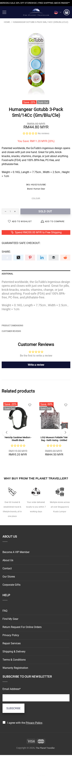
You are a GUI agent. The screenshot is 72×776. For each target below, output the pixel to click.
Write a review (36, 364)
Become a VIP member (16, 552)
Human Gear (39, 189)
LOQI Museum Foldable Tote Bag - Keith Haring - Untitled (54, 438)
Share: (6, 251)
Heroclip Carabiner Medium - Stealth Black (18, 438)
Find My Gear (10, 618)
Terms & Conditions (14, 659)
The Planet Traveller (36, 12)
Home (7, 22)
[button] (30, 133)
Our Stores (9, 576)
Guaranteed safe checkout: (21, 243)
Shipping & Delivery (14, 651)
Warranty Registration (15, 667)
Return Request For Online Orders (22, 627)
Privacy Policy (11, 635)
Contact (7, 568)
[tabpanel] (18, 430)
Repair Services (12, 643)
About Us (8, 560)
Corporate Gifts (11, 584)
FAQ (5, 610)
